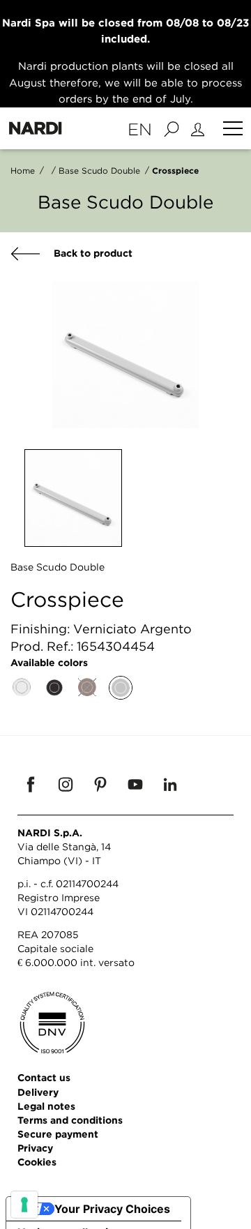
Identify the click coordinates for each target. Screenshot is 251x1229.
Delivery (38, 1092)
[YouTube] (135, 784)
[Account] (200, 128)
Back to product (91, 253)
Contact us (43, 1077)
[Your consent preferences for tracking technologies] (24, 1204)
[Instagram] (65, 784)
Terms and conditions (70, 1120)
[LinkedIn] (170, 784)
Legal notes (46, 1106)
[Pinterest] (100, 784)
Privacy (35, 1148)
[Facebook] (31, 784)
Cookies (36, 1161)
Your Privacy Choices (112, 1209)
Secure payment (57, 1134)
